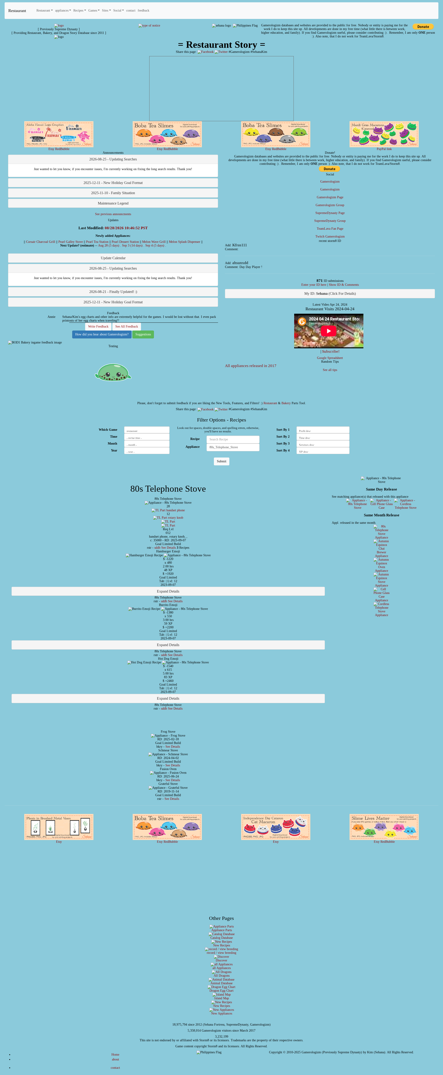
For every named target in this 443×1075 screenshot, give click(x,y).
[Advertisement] (221, 88)
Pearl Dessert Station (125, 242)
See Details (168, 547)
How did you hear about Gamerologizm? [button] (102, 334)
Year (114, 450)
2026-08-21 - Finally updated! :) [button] (113, 292)
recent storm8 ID (330, 241)
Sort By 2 (283, 436)
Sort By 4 (283, 450)
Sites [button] (105, 10)
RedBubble (62, 149)
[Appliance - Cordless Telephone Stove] (405, 504)
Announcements (113, 152)
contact (130, 10)
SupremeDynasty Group (330, 221)
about (115, 1059)
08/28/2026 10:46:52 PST (126, 228)
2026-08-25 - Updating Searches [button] (113, 159)
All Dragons (222, 975)
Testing (113, 346)
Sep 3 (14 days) (133, 245)
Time (113, 436)
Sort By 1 (283, 429)
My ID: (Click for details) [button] (330, 293)
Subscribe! (331, 351)
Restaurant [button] (43, 10)
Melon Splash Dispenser (184, 242)
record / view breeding (221, 953)
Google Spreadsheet (330, 358)
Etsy (51, 149)
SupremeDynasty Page (330, 213)
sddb (157, 547)
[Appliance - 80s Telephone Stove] (357, 504)
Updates (113, 220)
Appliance (193, 447)
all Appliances (222, 968)
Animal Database (221, 983)
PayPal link (384, 149)
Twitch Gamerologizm (330, 236)
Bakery (286, 403)
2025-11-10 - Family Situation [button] (113, 193)
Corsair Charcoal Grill (40, 242)
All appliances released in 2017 (250, 366)
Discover (221, 960)
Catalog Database (221, 937)
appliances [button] (62, 10)
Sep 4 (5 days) (155, 245)
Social (330, 174)
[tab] (113, 159)
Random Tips (330, 361)
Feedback (113, 313)
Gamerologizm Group (330, 205)
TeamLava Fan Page (330, 228)
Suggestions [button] (143, 334)
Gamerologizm (330, 181)
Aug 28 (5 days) (109, 245)
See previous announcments (113, 214)
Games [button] (92, 10)
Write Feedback (98, 326)
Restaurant (17, 10)
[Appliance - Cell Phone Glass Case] (381, 504)
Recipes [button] (78, 10)
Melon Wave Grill (154, 242)
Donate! (330, 152)
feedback (143, 10)
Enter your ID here (313, 284)
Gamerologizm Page (330, 197)
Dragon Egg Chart (221, 990)
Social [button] (117, 10)
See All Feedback (126, 326)
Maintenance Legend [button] (113, 203)
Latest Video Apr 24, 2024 (330, 304)
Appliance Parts (221, 930)
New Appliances (221, 1013)
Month (112, 443)
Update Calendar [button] (113, 258)
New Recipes (221, 945)
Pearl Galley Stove (70, 242)
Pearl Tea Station (97, 242)
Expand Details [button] (168, 591)
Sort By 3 (283, 443)
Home (115, 1054)
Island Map (221, 998)
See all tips (330, 370)
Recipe (195, 439)
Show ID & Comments (344, 284)
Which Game (108, 429)
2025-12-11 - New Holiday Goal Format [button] (113, 183)
